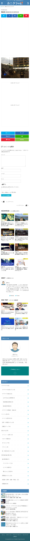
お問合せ (15, 536)
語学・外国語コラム (8, 422)
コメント (3, 154)
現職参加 (5, 483)
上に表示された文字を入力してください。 (10, 187)
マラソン (5, 447)
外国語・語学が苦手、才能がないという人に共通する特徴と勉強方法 (17, 518)
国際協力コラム (7, 475)
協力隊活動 (5, 459)
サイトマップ (25, 534)
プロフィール (8, 534)
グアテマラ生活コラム (8, 389)
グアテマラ (5, 385)
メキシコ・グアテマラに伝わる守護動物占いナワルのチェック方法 (17, 506)
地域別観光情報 (8, 402)
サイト (2, 178)
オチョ (7, 282)
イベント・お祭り (7, 434)
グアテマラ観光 (7, 393)
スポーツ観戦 (6, 438)
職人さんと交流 (7, 471)
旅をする (4, 430)
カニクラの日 (14, 539)
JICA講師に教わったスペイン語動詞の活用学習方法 (17, 500)
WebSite (12, 295)
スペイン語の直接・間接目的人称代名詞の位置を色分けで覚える (17, 512)
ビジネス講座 (7, 467)
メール (3, 173)
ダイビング (5, 442)
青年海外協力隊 (6, 455)
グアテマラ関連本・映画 (9, 410)
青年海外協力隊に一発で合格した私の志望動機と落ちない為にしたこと (17, 495)
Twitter (18, 295)
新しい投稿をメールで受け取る (9, 192)
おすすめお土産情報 (9, 397)
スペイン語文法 (7, 418)
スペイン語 (5, 414)
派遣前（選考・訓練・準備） (10, 479)
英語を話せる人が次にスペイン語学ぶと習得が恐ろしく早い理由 (17, 524)
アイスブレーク (7, 463)
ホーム (3, 534)
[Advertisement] (15, 38)
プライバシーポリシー (17, 534)
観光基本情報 (7, 406)
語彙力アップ (6, 426)
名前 (2, 168)
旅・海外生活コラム (8, 451)
